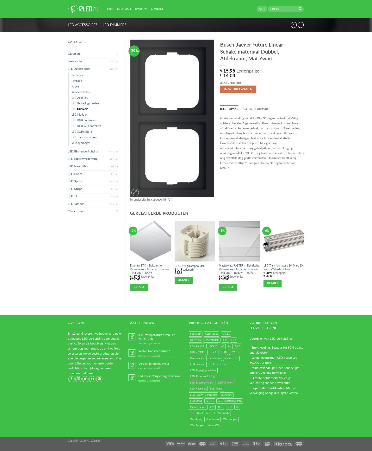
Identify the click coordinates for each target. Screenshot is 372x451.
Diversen (74, 53)
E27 (233, 340)
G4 (222, 346)
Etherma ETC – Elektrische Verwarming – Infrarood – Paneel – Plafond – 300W (149, 269)
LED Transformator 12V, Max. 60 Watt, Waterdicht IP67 (283, 267)
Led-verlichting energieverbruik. (159, 376)
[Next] (304, 260)
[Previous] (130, 260)
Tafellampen (203, 413)
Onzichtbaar (76, 211)
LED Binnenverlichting (83, 151)
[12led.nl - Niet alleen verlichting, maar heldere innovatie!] (84, 9)
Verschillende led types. (154, 363)
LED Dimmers (114, 25)
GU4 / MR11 (197, 352)
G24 (237, 346)
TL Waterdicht (222, 413)
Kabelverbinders (80, 92)
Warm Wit (213, 425)
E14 (225, 340)
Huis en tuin (76, 61)
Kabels (75, 86)
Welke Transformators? (154, 351)
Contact (157, 9)
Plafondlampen (198, 407)
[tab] (229, 109)
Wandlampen (230, 419)
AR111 (226, 334)
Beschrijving (229, 109)
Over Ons (141, 9)
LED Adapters (79, 97)
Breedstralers (211, 340)
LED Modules (79, 114)
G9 (230, 346)
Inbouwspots (231, 358)
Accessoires (211, 334)
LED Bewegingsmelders (85, 103)
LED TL (73, 196)
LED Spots (75, 181)
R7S (212, 407)
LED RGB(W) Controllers (86, 126)
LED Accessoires (82, 25)
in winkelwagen (238, 89)
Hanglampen (197, 358)
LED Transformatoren (84, 137)
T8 (191, 413)
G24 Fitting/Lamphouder (189, 266)
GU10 (223, 352)
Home (110, 9)
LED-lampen (76, 203)
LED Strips (75, 188)
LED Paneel (75, 174)
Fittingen (76, 81)
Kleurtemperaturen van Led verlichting (156, 336)
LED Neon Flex (78, 166)
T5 (237, 407)
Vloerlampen (213, 419)
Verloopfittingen (80, 143)
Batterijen (77, 75)
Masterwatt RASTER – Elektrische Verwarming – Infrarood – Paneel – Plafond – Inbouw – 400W (239, 269)
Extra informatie (256, 109)
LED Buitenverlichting (82, 158)
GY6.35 (234, 352)
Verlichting (196, 419)
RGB (220, 407)
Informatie (124, 9)
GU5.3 (212, 352)
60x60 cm (195, 334)
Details (139, 287)
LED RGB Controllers (83, 120)
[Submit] (300, 9)
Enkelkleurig (197, 346)
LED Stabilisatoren (82, 131)
